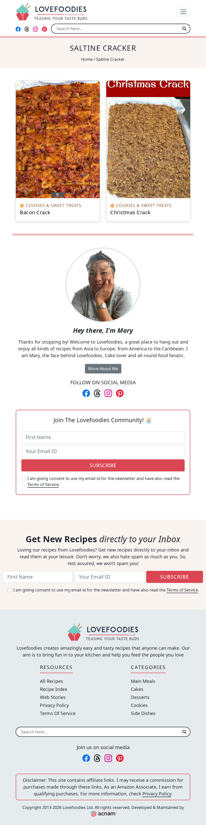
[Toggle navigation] (183, 12)
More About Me (103, 368)
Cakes (137, 689)
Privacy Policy (54, 705)
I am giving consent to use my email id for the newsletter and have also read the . (103, 481)
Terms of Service (43, 484)
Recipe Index (53, 689)
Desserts (140, 697)
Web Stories (53, 697)
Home (87, 59)
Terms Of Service (58, 713)
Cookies (139, 705)
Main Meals (143, 681)
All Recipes (51, 681)
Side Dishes (143, 713)
